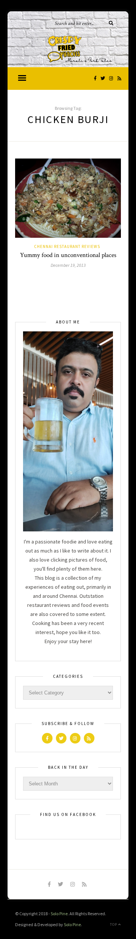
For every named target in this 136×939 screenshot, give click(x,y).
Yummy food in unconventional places (68, 255)
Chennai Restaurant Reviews (67, 246)
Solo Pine (59, 913)
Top (114, 924)
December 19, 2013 (68, 265)
